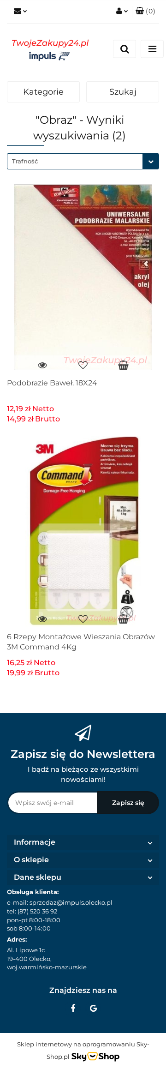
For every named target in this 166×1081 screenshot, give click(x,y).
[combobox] (83, 161)
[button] (145, 11)
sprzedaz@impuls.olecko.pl (71, 902)
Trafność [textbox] (25, 161)
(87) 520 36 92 (37, 911)
